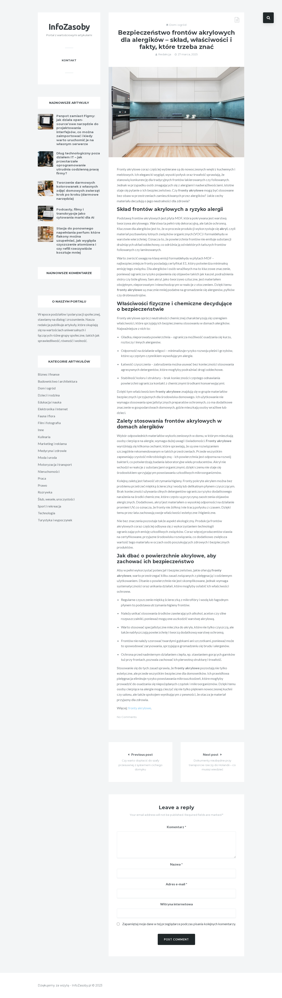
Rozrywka (45, 492)
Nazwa (176, 864)
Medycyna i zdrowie (52, 451)
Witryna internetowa (176, 904)
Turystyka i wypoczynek (55, 520)
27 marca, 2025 (188, 54)
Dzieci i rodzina (49, 395)
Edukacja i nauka (49, 402)
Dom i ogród (177, 24)
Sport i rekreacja (49, 506)
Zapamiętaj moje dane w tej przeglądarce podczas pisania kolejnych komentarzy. (179, 924)
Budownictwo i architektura (57, 381)
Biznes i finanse (48, 374)
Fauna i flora (46, 416)
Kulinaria (44, 437)
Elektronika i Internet (53, 409)
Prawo (42, 485)
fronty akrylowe (139, 708)
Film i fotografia (49, 423)
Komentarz (176, 827)
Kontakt (69, 60)
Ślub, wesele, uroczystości (56, 499)
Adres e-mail (176, 884)
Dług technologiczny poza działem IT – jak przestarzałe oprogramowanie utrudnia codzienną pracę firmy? (78, 163)
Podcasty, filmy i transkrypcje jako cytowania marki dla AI (75, 213)
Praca (42, 478)
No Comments (126, 717)
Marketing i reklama (52, 444)
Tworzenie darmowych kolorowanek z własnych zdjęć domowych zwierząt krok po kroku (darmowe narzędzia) (78, 191)
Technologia (46, 513)
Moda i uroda (47, 457)
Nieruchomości (48, 471)
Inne (41, 430)
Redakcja (164, 54)
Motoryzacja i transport (55, 464)
